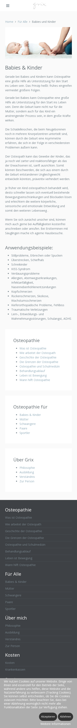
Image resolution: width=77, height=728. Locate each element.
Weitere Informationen (55, 724)
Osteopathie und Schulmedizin (40, 366)
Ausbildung (27, 472)
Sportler (25, 433)
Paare (23, 428)
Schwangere (28, 424)
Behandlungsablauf (32, 371)
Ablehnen (65, 716)
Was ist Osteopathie (33, 348)
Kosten (10, 663)
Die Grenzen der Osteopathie (39, 362)
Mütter (24, 419)
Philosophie (27, 468)
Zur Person (27, 481)
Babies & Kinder (30, 415)
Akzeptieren (48, 716)
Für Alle (23, 22)
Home (9, 22)
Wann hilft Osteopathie (35, 380)
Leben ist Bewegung (33, 375)
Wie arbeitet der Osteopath (38, 353)
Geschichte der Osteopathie (38, 357)
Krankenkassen (15, 669)
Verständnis (27, 477)
